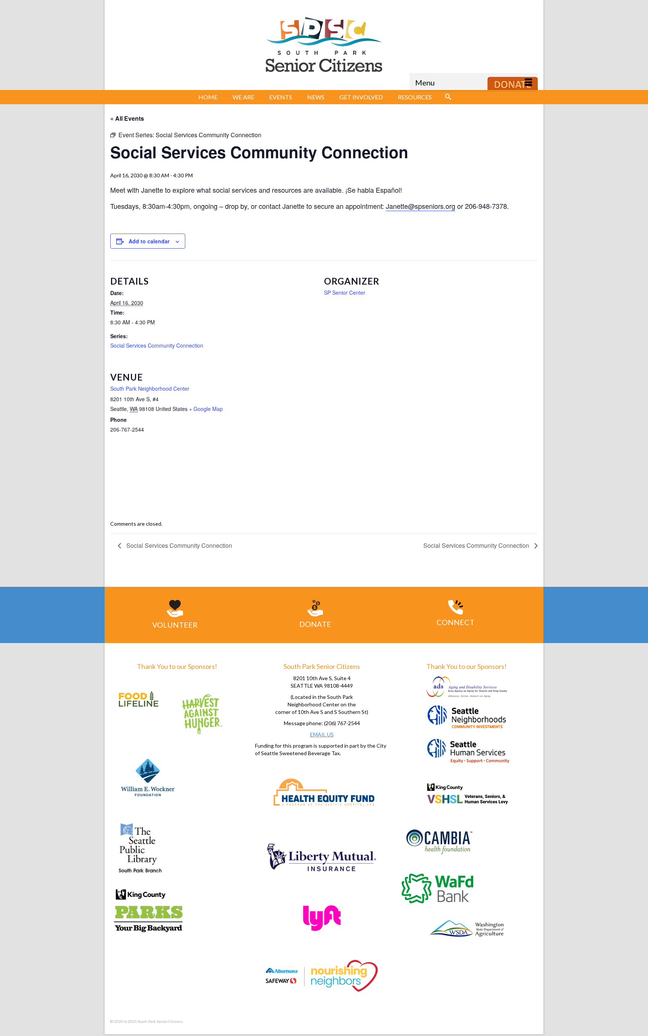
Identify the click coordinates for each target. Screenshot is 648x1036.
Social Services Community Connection (156, 345)
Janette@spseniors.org (420, 206)
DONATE (315, 623)
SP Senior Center (344, 292)
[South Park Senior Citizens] (324, 47)
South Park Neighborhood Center (149, 388)
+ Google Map (206, 408)
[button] (448, 97)
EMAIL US (322, 734)
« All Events (127, 118)
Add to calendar (149, 241)
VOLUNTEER (175, 624)
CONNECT (455, 622)
